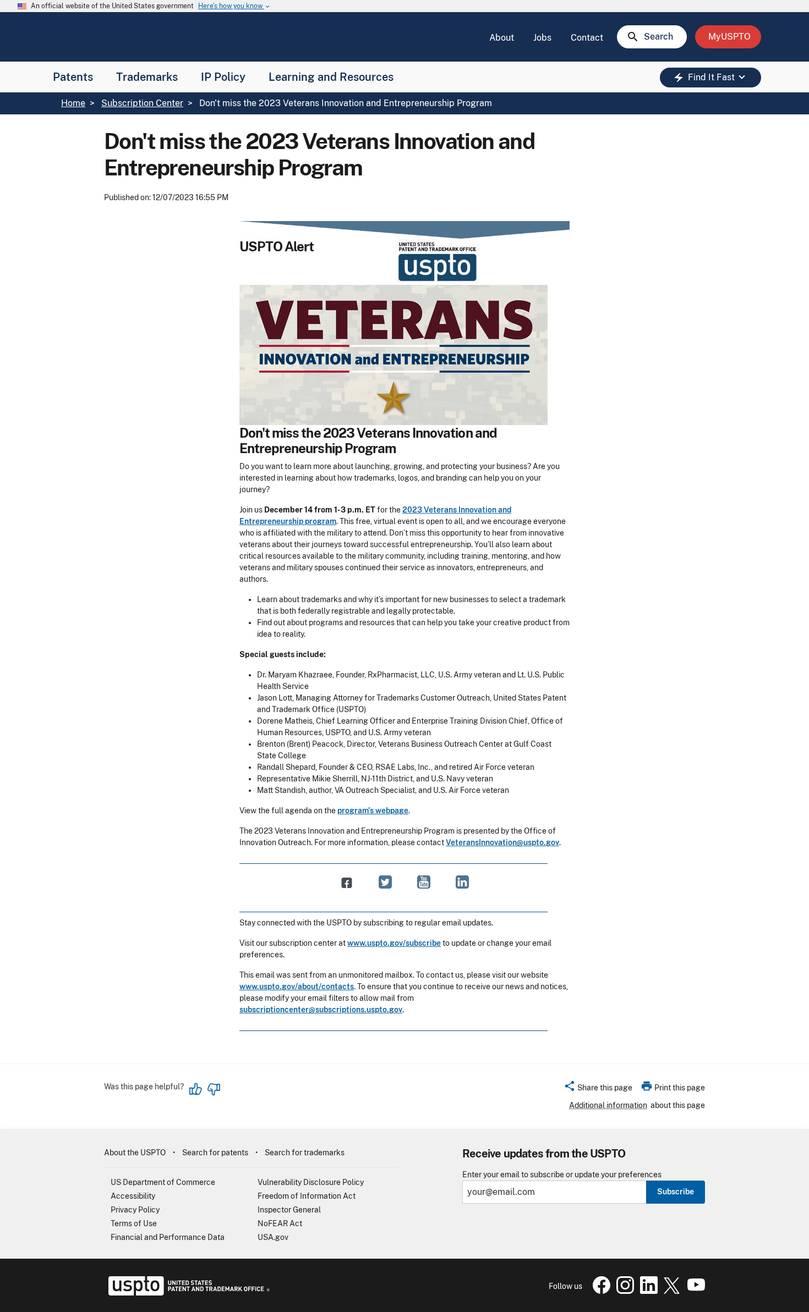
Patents (73, 77)
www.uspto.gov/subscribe (394, 943)
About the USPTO (135, 1152)
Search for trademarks (305, 1152)
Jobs (542, 37)
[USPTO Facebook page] (599, 1291)
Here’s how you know (234, 6)
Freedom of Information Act (307, 1196)
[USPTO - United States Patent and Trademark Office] (187, 1292)
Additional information (608, 1105)
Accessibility (133, 1196)
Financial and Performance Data (168, 1237)
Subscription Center (142, 103)
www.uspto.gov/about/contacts (296, 986)
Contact (587, 37)
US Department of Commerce (163, 1182)
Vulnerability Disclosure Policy (311, 1182)
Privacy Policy (135, 1209)
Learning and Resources (331, 77)
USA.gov (273, 1237)
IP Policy (223, 77)
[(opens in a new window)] (385, 882)
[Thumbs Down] (213, 1089)
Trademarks (147, 77)
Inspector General (289, 1209)
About (501, 37)
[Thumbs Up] (196, 1089)
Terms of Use (134, 1223)
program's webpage (372, 810)
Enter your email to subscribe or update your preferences (562, 1175)
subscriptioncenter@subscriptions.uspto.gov (320, 1009)
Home (73, 103)
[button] (598, 1089)
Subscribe (675, 1191)
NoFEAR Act (280, 1223)
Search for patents (215, 1152)
